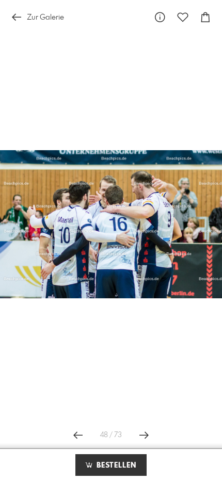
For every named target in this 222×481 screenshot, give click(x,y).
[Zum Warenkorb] (205, 17)
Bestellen (115, 465)
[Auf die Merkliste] (183, 17)
